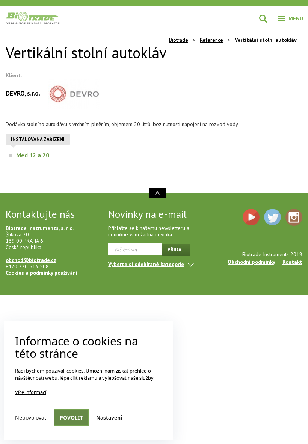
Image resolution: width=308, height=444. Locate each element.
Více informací (30, 392)
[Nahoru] (157, 193)
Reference (211, 39)
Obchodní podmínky (251, 261)
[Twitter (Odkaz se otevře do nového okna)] (272, 217)
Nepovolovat (30, 417)
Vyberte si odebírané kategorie (146, 264)
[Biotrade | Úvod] (33, 18)
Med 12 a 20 (32, 155)
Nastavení (109, 417)
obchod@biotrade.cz (31, 260)
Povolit (71, 417)
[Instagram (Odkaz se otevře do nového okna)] (293, 217)
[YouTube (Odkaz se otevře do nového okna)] (251, 217)
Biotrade (178, 39)
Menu (295, 18)
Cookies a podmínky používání (41, 272)
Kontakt (292, 261)
